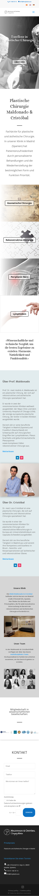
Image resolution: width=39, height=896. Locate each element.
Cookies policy (25, 891)
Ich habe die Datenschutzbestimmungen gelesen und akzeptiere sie (18, 803)
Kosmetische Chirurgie (19, 203)
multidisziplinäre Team (19, 654)
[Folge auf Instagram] (21, 457)
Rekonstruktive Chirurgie (19, 240)
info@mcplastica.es (12, 874)
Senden (29, 812)
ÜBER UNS (19, 62)
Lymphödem (19, 313)
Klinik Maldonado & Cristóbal (21, 594)
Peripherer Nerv (19, 276)
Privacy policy (13, 891)
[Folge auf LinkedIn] (17, 457)
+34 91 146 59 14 (12, 871)
